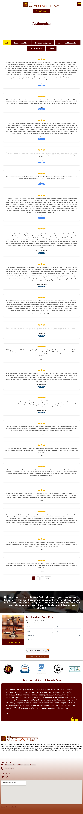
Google (42, 85)
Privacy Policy (10, 755)
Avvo (42, 253)
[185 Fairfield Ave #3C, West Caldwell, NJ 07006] (2, 765)
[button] (79, 4)
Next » (48, 578)
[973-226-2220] (2, 768)
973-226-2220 (13, 641)
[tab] (7, 42)
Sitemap (3, 755)
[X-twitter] (7, 777)
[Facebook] (3, 777)
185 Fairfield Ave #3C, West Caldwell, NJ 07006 (20, 765)
